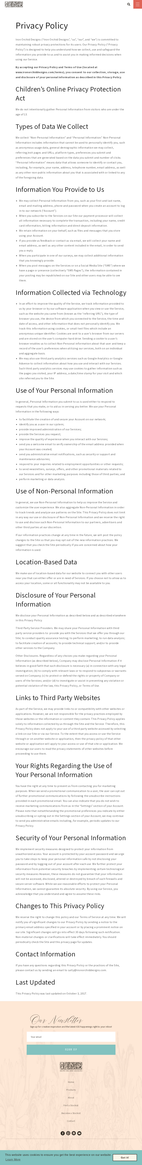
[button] (129, 4)
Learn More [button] (13, 1159)
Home (71, 1082)
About (71, 1097)
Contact (71, 1120)
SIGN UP (71, 1049)
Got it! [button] (125, 1157)
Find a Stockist (71, 1105)
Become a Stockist (70, 1113)
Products (71, 1089)
